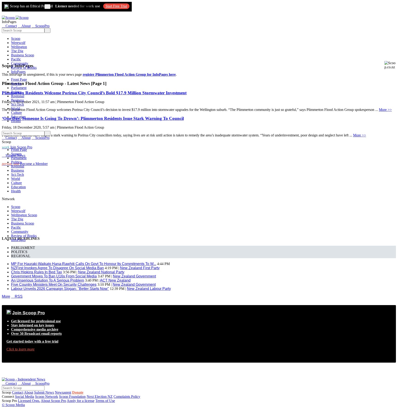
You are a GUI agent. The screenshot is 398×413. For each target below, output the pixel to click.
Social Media (24, 397)
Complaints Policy (127, 397)
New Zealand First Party (140, 268)
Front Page (19, 79)
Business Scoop (22, 55)
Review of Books (24, 67)
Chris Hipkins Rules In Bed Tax (36, 272)
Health (16, 121)
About (28, 392)
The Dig (17, 51)
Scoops (16, 84)
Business (17, 100)
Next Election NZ (100, 397)
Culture (16, 113)
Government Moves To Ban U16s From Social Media (54, 276)
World (15, 108)
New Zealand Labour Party (149, 289)
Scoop (15, 38)
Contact (17, 392)
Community (19, 63)
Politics (16, 92)
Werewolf (18, 43)
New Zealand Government (134, 276)
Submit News (44, 392)
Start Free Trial (116, 6)
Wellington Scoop (24, 215)
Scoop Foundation (72, 397)
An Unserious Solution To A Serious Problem (47, 280)
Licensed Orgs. (29, 401)
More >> (385, 110)
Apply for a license (80, 401)
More (6, 296)
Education (18, 117)
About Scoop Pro (53, 401)
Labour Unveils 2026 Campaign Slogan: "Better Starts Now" (60, 289)
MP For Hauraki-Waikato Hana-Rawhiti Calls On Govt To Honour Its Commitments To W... (83, 264)
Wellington (19, 47)
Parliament (18, 88)
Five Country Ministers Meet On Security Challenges (54, 284)
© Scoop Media (13, 405)
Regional (17, 96)
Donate (77, 392)
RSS (17, 296)
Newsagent (63, 392)
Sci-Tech (17, 104)
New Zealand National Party (101, 272)
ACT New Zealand (115, 280)
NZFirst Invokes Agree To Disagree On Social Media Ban (57, 268)
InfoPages (18, 72)
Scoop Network (46, 397)
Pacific (16, 59)
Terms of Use (105, 401)
